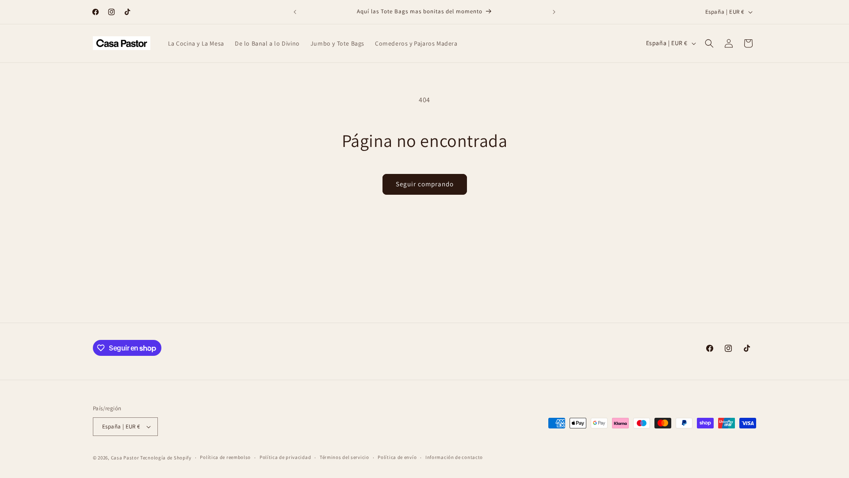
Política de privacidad (285, 457)
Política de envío (397, 457)
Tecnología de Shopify (165, 458)
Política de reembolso (225, 457)
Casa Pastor (125, 458)
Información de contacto (454, 457)
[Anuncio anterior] (295, 12)
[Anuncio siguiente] (554, 12)
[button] (709, 43)
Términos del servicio (344, 457)
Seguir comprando (425, 184)
